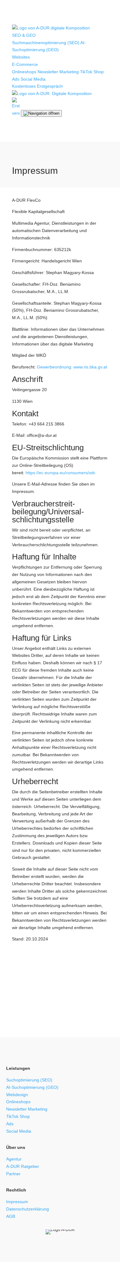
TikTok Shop (18, 1116)
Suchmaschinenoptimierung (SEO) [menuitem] (45, 42)
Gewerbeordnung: (54, 366)
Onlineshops (18, 1101)
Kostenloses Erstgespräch (37, 86)
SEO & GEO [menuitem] (24, 35)
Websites (21, 57)
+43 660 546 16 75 (37, 995)
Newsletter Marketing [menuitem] (58, 71)
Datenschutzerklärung (27, 1209)
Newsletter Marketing (26, 1109)
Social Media (33, 79)
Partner (13, 1173)
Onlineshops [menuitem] (24, 71)
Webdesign (17, 1094)
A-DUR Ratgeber (22, 1166)
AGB (10, 1216)
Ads (15, 79)
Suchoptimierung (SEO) (29, 1079)
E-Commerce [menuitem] (25, 64)
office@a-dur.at (88, 995)
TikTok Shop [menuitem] (92, 71)
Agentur (14, 1159)
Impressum (17, 1201)
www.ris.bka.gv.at (90, 366)
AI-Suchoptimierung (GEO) (32, 1087)
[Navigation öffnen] (41, 113)
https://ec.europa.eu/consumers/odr (60, 472)
